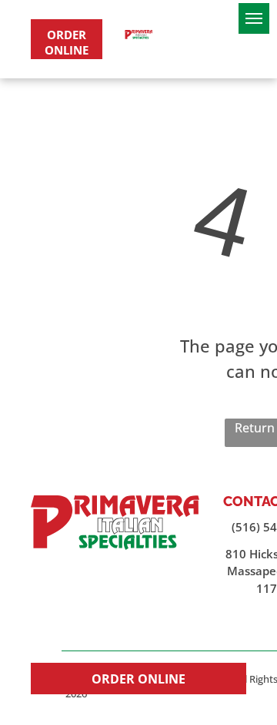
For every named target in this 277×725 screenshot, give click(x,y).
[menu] (254, 18)
